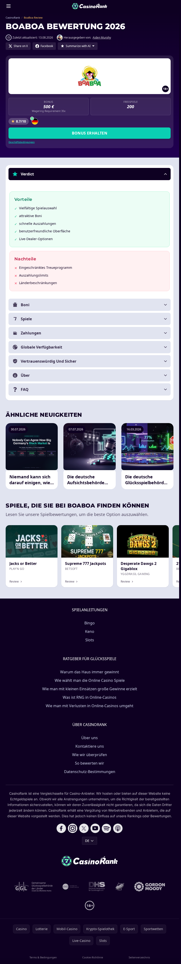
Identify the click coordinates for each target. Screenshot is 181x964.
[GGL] (33, 886)
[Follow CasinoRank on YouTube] (95, 828)
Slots (89, 640)
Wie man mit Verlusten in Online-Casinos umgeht (89, 705)
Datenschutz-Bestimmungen (89, 771)
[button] (89, 174)
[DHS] (97, 886)
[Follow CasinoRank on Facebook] (61, 828)
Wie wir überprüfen (89, 754)
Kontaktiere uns (89, 746)
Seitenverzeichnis (139, 957)
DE (87, 840)
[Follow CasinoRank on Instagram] (72, 828)
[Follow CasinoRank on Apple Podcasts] (118, 828)
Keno (89, 631)
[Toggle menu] (8, 6)
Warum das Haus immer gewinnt (89, 671)
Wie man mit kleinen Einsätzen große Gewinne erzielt (89, 688)
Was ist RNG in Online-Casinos (89, 697)
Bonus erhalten (89, 133)
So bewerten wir (89, 763)
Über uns (89, 737)
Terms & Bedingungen (43, 957)
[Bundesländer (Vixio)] (70, 886)
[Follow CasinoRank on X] (84, 828)
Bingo (89, 623)
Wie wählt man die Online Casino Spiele (90, 680)
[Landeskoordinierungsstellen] (120, 886)
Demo (104, 530)
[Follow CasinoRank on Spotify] (106, 828)
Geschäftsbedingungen (21, 142)
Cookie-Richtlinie (92, 957)
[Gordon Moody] (149, 886)
